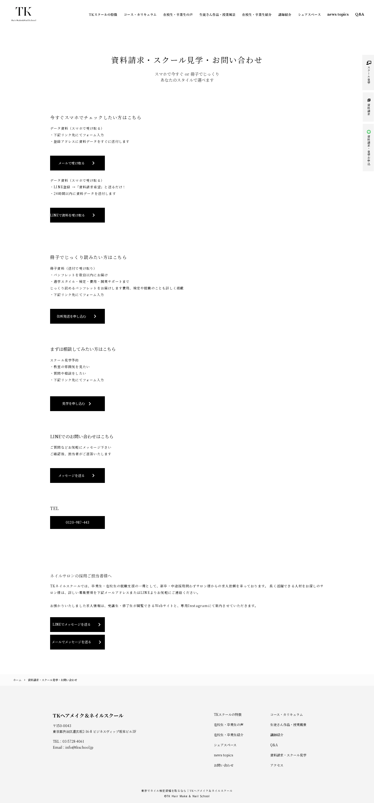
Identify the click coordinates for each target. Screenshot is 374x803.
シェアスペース (309, 14)
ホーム (17, 680)
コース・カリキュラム (140, 14)
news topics (338, 14)
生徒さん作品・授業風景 (217, 14)
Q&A (359, 14)
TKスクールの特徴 (103, 14)
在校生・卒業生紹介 (257, 14)
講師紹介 (284, 14)
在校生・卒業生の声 (178, 14)
